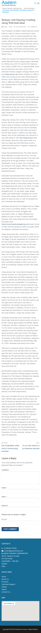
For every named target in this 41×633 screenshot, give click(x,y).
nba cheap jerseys (26, 138)
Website (5, 505)
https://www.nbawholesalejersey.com (16, 224)
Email (4, 497)
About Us (5, 579)
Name (4, 488)
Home (4, 577)
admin (5, 26)
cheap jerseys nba (11, 74)
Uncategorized (20, 26)
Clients (4, 587)
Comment (5, 470)
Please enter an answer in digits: (14, 514)
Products (5, 582)
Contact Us (6, 592)
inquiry (4, 589)
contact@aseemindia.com (13, 551)
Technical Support (8, 584)
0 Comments (33, 26)
